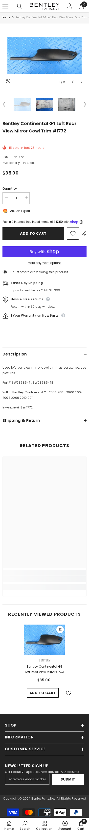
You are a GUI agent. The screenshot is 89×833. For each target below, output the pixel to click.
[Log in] (69, 6)
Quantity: (10, 188)
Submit (68, 779)
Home (6, 17)
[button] (72, 81)
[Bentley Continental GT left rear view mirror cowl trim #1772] (44, 640)
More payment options (45, 263)
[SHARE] (83, 234)
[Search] (19, 6)
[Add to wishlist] (73, 233)
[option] (44, 55)
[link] (44, 579)
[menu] (5, 6)
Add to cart (33, 233)
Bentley (45, 660)
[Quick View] (60, 629)
